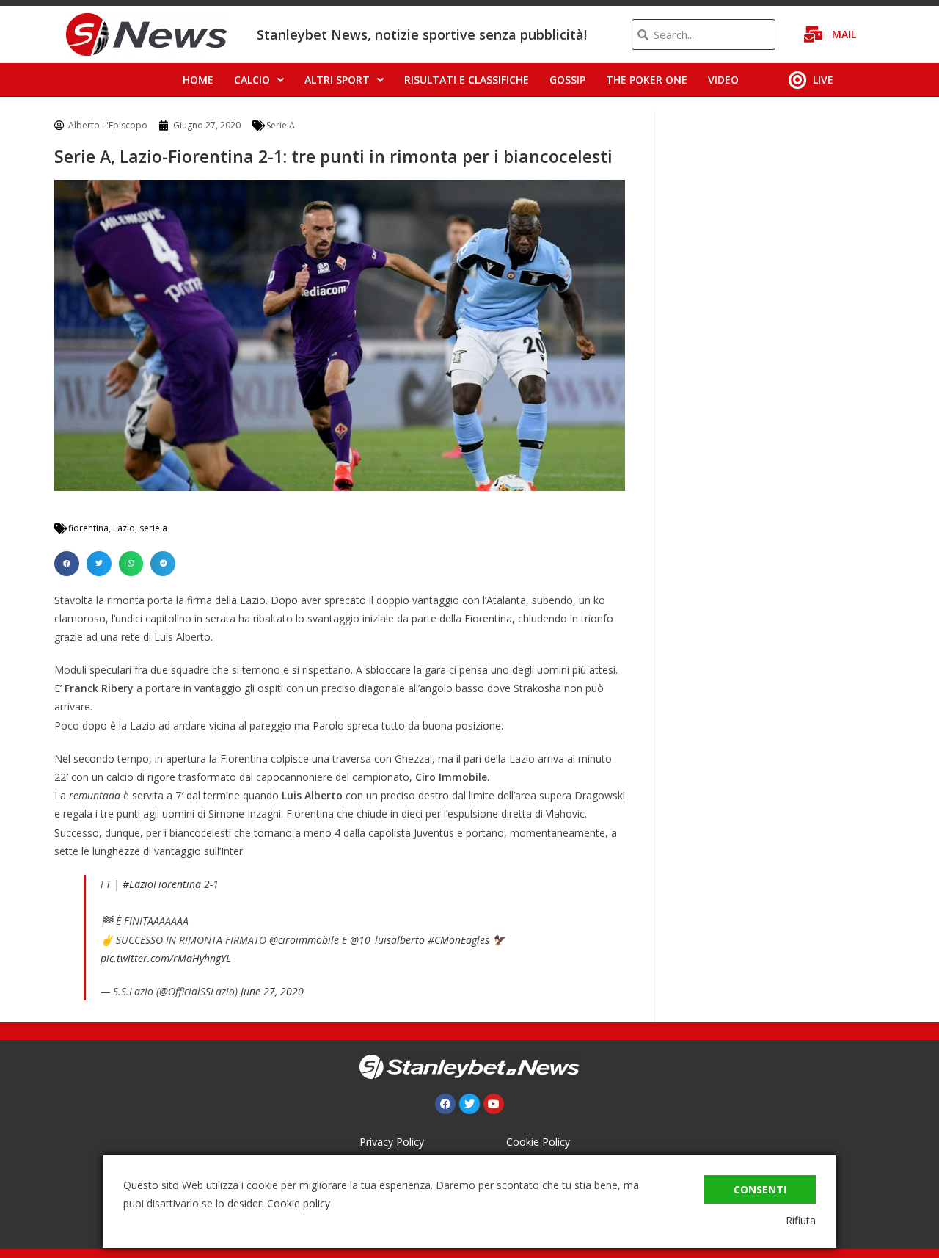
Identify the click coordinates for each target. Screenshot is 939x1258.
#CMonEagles (458, 940)
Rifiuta (801, 1220)
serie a (153, 528)
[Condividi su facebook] (66, 563)
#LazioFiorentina (162, 884)
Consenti (760, 1189)
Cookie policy (298, 1203)
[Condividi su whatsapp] (131, 563)
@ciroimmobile (304, 940)
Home (198, 80)
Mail (844, 34)
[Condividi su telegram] (162, 563)
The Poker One (646, 80)
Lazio (124, 528)
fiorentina (88, 528)
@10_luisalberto (387, 940)
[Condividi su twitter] (99, 563)
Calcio (252, 80)
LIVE (823, 80)
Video (723, 80)
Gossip (567, 80)
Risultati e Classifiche (466, 80)
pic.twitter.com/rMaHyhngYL (166, 958)
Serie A (280, 125)
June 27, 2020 (272, 991)
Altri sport (337, 80)
